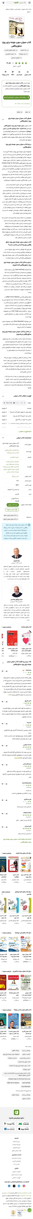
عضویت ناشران (16, 1172)
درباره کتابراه (16, 1141)
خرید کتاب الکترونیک (25, 1195)
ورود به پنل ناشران (16, 1175)
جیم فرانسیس (27, 880)
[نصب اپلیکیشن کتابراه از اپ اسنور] (23, 1129)
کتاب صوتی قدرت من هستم (26, 1032)
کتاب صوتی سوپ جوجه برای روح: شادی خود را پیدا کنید (26, 956)
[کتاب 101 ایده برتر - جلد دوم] (13, 905)
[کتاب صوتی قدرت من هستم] (26, 1021)
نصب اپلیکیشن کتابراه (24, 1193)
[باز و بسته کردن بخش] (3, 120)
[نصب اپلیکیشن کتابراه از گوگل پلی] (9, 1123)
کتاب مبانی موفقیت (16, 876)
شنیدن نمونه (10, 510)
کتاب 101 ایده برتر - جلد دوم (14, 917)
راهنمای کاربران (16, 1161)
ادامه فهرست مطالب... (24, 431)
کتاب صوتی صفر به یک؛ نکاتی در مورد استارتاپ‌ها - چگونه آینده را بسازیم (13, 1033)
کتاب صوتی (6, 1193)
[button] (16, 27)
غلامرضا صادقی (14, 462)
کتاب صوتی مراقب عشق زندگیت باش (26, 650)
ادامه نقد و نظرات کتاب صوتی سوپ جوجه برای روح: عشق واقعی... (17, 840)
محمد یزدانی (10, 472)
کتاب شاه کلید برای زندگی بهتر (26, 876)
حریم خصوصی (16, 1148)
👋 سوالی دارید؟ (21, 1210)
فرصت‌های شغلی (16, 1151)
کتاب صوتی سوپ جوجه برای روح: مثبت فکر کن (14, 956)
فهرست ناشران (16, 1178)
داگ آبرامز (15, 653)
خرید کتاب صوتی (13, 505)
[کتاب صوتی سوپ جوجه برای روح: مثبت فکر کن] (14, 943)
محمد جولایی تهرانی (26, 653)
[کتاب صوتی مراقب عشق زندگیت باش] (26, 638)
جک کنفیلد (15, 450)
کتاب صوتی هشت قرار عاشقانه (13, 650)
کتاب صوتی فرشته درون (14, 994)
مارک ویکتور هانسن (26, 921)
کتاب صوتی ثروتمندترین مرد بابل (26, 994)
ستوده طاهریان (14, 457)
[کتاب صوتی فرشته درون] (13, 982)
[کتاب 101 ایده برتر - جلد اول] (26, 905)
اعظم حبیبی (10, 467)
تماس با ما (16, 1164)
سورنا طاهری (11, 469)
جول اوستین (28, 1036)
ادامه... (9, 695)
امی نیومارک (10, 453)
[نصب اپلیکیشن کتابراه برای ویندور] (9, 1129)
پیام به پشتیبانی (16, 1158)
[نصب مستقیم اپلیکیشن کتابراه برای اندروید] (23, 1123)
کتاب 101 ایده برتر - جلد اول (26, 917)
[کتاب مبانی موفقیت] (13, 864)
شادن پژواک (15, 476)
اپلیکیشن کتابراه (15, 89)
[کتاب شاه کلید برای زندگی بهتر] (26, 864)
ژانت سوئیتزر (15, 880)
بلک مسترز (16, 1036)
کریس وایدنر (15, 998)
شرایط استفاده (16, 1144)
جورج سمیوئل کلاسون (26, 998)
